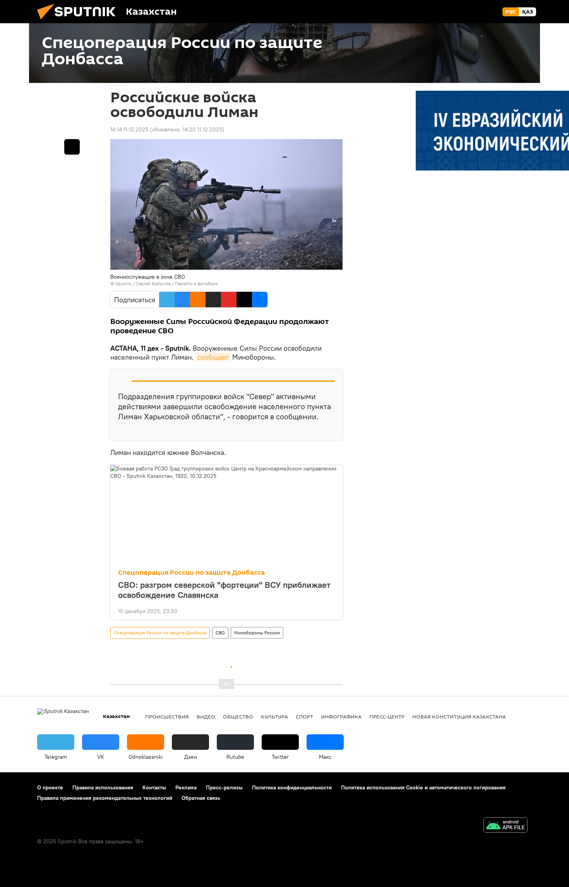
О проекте (50, 787)
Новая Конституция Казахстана (459, 716)
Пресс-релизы (224, 787)
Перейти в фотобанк (196, 283)
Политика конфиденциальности (292, 787)
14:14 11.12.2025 (129, 129)
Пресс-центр (386, 716)
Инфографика (341, 716)
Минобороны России (257, 633)
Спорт (304, 716)
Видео (206, 716)
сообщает (212, 357)
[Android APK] (505, 826)
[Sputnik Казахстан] (79, 21)
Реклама (186, 787)
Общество (238, 716)
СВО (220, 633)
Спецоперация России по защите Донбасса (191, 572)
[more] (330, 431)
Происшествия (167, 716)
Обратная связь (201, 797)
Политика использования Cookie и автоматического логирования (423, 787)
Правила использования (102, 787)
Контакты (154, 787)
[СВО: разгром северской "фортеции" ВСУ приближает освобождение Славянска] (226, 514)
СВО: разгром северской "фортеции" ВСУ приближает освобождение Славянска (224, 590)
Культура (274, 716)
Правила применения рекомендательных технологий (104, 797)
